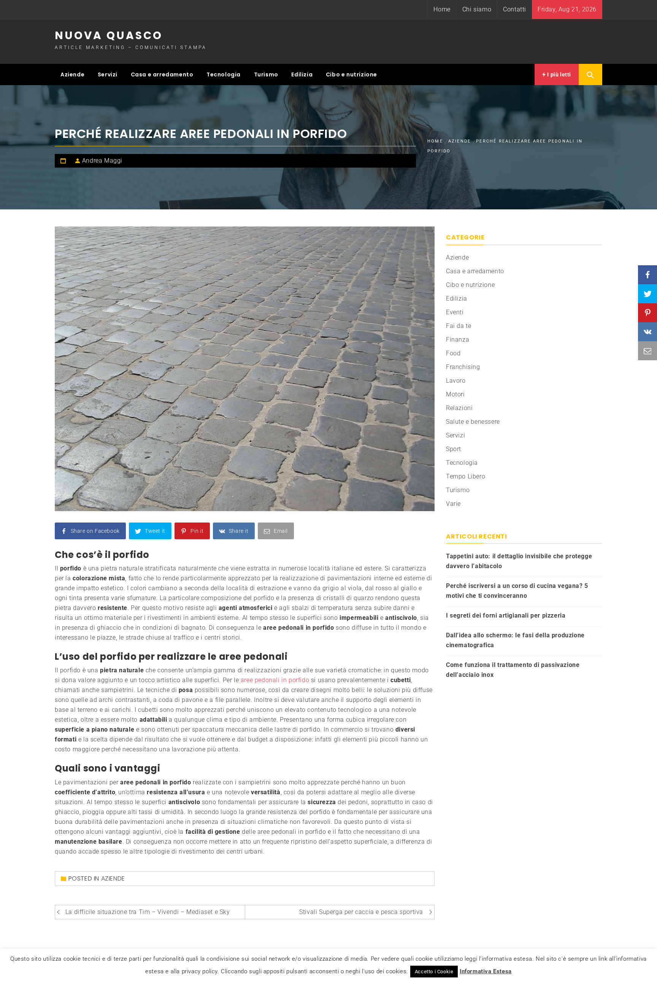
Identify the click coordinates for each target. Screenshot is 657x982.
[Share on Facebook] (647, 274)
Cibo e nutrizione (351, 74)
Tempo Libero (465, 476)
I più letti (558, 74)
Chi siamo (476, 9)
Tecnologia (223, 74)
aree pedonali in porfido (275, 680)
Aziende (72, 74)
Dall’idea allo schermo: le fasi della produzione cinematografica (515, 640)
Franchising (463, 367)
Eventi (455, 312)
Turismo (266, 74)
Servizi (107, 74)
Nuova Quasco (109, 35)
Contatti (514, 9)
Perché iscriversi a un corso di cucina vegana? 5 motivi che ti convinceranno (517, 590)
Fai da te (458, 325)
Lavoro (456, 380)
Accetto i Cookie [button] (434, 971)
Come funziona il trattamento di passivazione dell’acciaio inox (512, 669)
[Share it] (647, 331)
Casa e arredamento (162, 74)
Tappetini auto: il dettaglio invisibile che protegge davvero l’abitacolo (519, 561)
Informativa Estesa (486, 971)
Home (441, 9)
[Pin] (647, 312)
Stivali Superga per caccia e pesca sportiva (361, 911)
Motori (455, 394)
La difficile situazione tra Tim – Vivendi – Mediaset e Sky (147, 911)
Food (453, 353)
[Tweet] (647, 293)
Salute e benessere (473, 421)
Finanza (457, 339)
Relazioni (459, 408)
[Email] (647, 350)
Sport (453, 449)
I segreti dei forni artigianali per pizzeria (505, 615)
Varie (453, 503)
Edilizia (302, 74)
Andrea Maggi (102, 160)
